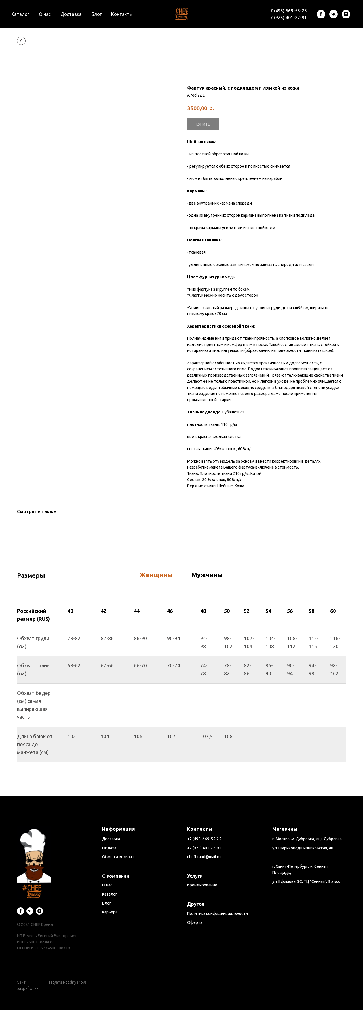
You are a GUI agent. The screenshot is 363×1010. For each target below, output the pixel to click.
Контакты (122, 14)
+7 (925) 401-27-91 (287, 17)
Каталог (20, 14)
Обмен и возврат (118, 856)
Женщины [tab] (156, 574)
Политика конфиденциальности (217, 913)
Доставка (71, 14)
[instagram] (346, 14)
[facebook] (321, 14)
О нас (45, 14)
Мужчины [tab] (207, 574)
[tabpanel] (181, 698)
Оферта (194, 922)
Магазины (284, 829)
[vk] (333, 14)
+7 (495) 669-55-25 (287, 10)
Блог (96, 14)
